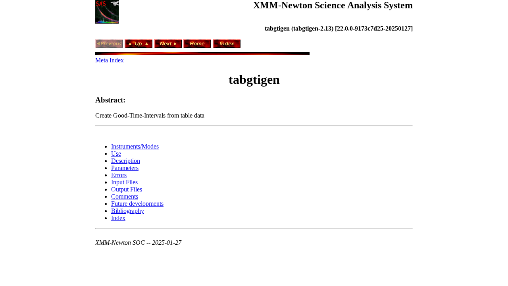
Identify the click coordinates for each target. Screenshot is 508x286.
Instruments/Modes (135, 146)
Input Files (124, 182)
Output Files (126, 189)
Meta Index (109, 60)
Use (116, 153)
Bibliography (127, 210)
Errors (119, 175)
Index (118, 217)
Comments (124, 196)
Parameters (125, 167)
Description (125, 160)
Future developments (137, 203)
